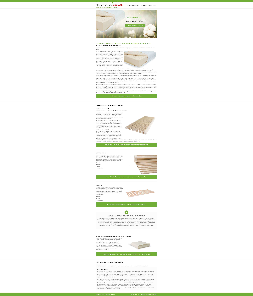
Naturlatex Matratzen (115, 0)
